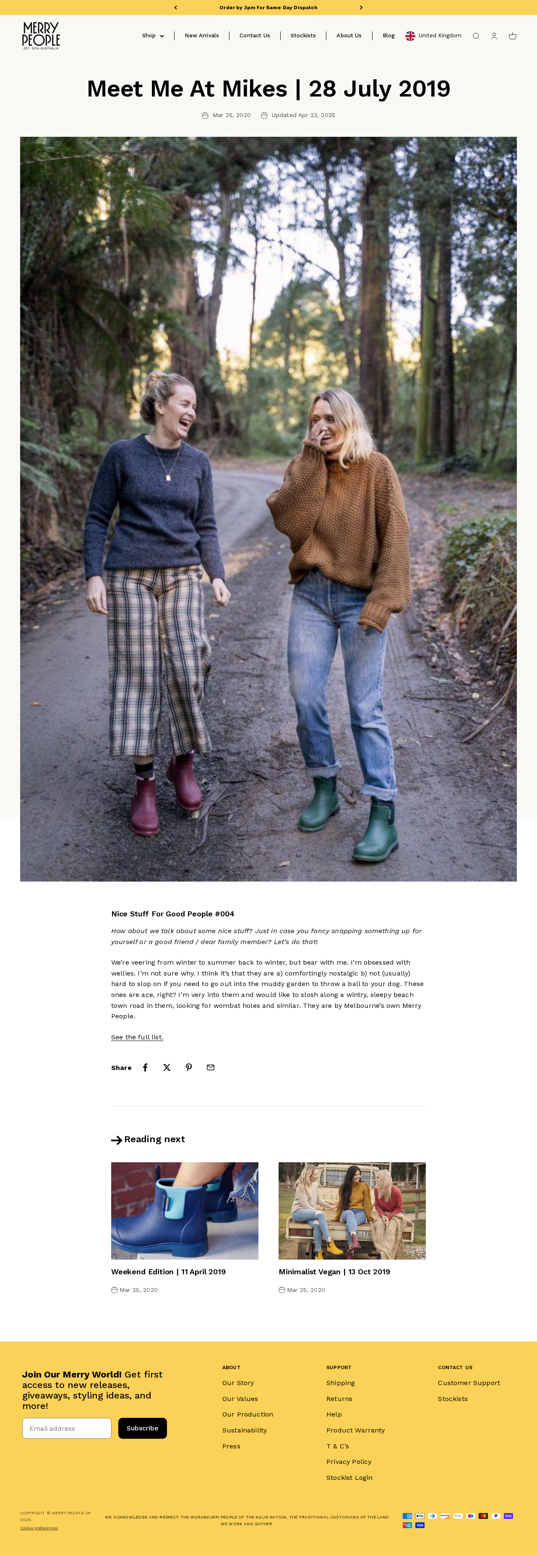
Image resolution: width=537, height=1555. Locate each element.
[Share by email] (210, 1067)
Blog (389, 35)
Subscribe (143, 1428)
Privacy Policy (348, 1462)
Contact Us (255, 35)
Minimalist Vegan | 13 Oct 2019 (334, 1271)
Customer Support (469, 1383)
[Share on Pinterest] (188, 1067)
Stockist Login (349, 1478)
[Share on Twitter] (167, 1067)
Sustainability (244, 1430)
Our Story (238, 1383)
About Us (349, 35)
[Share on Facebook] (145, 1067)
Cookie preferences (39, 1528)
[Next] (361, 7)
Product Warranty (355, 1430)
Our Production (247, 1414)
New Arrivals (202, 35)
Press (231, 1446)
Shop (149, 35)
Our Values (240, 1399)
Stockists (303, 35)
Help (334, 1414)
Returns (339, 1399)
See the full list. (137, 1037)
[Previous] (175, 7)
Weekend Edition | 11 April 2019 (168, 1271)
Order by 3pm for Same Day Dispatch (268, 7)
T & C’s (337, 1446)
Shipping (340, 1383)
